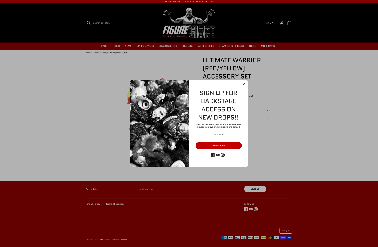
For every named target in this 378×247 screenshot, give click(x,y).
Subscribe (219, 145)
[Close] (244, 84)
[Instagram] (223, 155)
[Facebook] (213, 155)
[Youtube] (218, 155)
